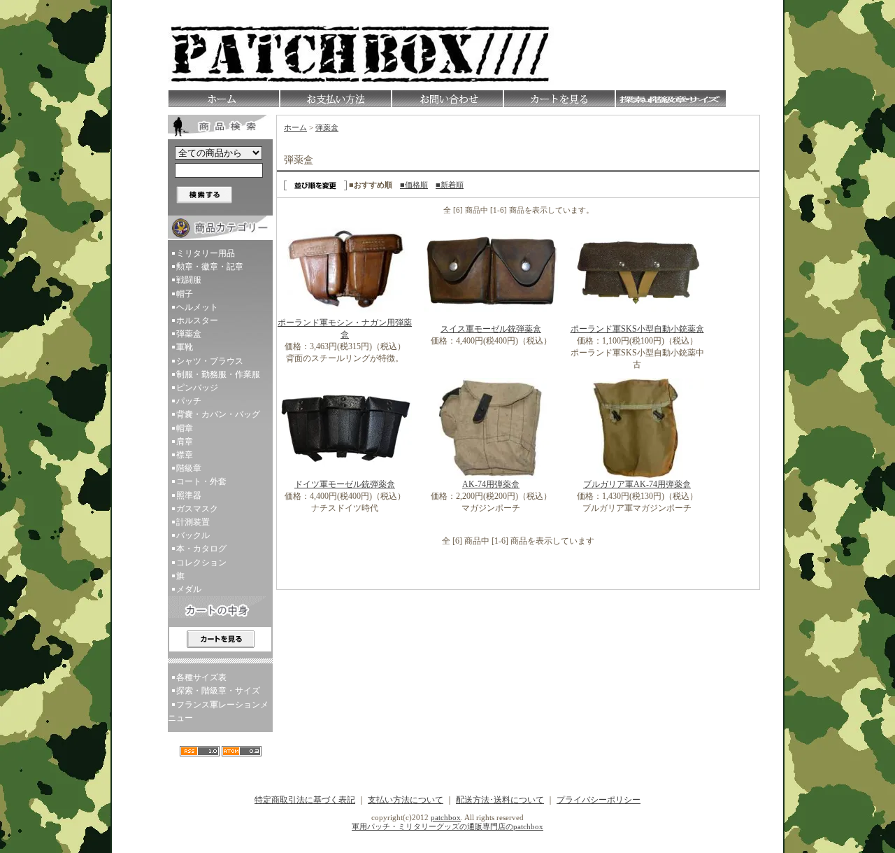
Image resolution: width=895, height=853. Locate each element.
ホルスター (197, 320)
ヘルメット (197, 307)
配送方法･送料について (500, 800)
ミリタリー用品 (205, 253)
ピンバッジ (197, 388)
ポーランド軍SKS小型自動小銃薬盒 (637, 329)
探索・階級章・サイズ (218, 691)
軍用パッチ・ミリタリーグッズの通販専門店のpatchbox (447, 826)
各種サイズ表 (201, 677)
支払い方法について (405, 800)
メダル (188, 589)
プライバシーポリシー (598, 800)
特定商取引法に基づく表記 (305, 800)
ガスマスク (197, 509)
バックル (193, 535)
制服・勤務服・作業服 (218, 374)
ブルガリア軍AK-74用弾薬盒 (637, 484)
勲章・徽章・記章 (209, 267)
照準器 (188, 495)
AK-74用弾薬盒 (491, 484)
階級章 (188, 468)
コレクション (201, 563)
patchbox (446, 817)
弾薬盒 (188, 334)
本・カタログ (201, 549)
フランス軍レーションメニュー (218, 711)
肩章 (184, 441)
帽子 (184, 294)
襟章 (184, 455)
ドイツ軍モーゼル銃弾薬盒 (344, 484)
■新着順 (450, 185)
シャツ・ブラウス (209, 361)
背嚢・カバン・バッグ (218, 414)
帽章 (184, 428)
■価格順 (414, 185)
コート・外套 (201, 481)
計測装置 (193, 522)
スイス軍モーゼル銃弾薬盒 (491, 329)
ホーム (295, 127)
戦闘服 (188, 280)
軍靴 (184, 347)
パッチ (188, 401)
